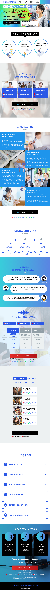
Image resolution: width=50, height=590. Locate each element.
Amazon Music (22, 109)
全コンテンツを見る (25, 433)
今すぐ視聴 (47, 2)
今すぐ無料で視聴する (26, 356)
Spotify (29, 109)
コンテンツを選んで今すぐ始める (25, 567)
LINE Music (34, 109)
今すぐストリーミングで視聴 (27, 104)
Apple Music (15, 109)
